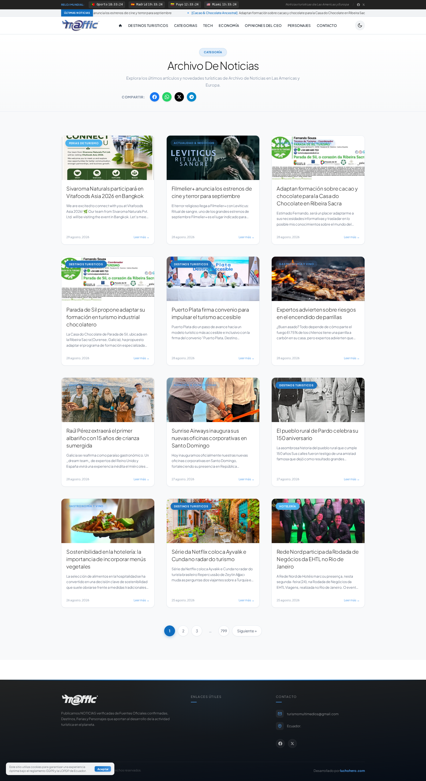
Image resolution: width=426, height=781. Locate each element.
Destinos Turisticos (148, 25)
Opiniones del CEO (263, 25)
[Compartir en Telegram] (191, 97)
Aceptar (102, 769)
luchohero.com (352, 770)
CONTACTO (327, 25)
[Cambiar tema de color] (360, 25)
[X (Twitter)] (363, 4)
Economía (229, 25)
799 (224, 630)
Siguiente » (247, 630)
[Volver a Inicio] (80, 25)
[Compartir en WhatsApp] (167, 97)
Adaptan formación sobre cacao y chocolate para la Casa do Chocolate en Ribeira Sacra (225, 13)
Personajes (299, 25)
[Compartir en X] (179, 97)
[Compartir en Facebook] (154, 97)
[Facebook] (358, 4)
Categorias (185, 25)
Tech (208, 25)
